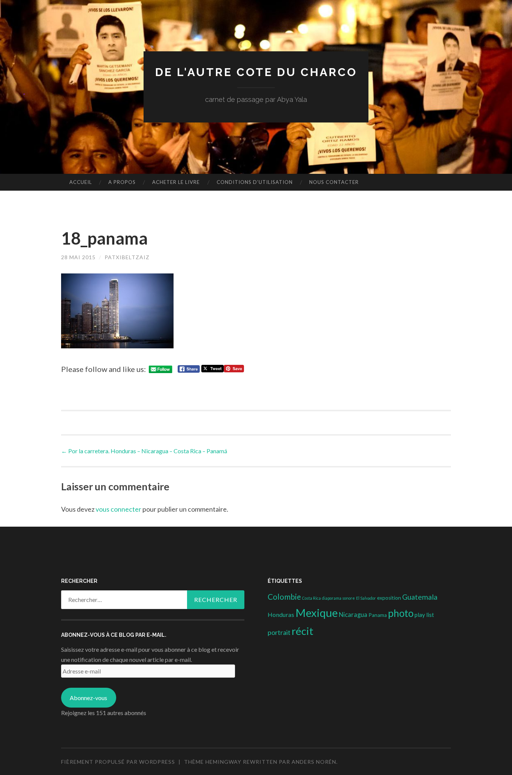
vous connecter (118, 509)
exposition (389, 598)
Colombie (284, 596)
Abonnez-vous (88, 697)
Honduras (281, 614)
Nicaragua (353, 614)
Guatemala (419, 597)
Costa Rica (311, 598)
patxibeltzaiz (127, 257)
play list (424, 614)
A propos (122, 182)
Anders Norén (314, 762)
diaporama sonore (338, 598)
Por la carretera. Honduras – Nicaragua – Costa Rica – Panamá (144, 450)
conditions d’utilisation (255, 182)
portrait (279, 632)
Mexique (316, 612)
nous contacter (334, 182)
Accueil (80, 182)
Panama (377, 615)
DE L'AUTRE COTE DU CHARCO (256, 72)
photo (400, 613)
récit (302, 631)
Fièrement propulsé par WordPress (118, 762)
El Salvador (366, 598)
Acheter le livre (176, 182)
